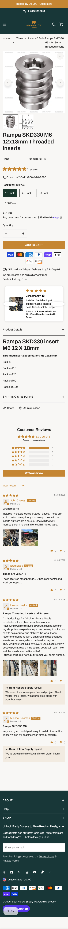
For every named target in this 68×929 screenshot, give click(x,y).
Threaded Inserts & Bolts (30, 38)
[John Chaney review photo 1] (11, 537)
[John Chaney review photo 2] (29, 537)
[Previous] (7, 82)
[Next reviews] (58, 304)
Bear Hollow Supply (22, 901)
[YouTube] (35, 872)
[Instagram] (27, 872)
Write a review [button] (34, 473)
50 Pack (43, 193)
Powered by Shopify (45, 901)
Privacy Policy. (11, 860)
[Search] (54, 24)
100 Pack (10, 203)
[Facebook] (12, 872)
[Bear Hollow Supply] (34, 24)
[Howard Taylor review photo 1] (11, 668)
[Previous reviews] (10, 304)
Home (6, 38)
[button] (61, 24)
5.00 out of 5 (43, 436)
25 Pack (27, 193)
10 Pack (10, 193)
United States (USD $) (19, 879)
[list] (34, 82)
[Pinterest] (19, 872)
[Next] (60, 82)
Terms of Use (46, 856)
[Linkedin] (50, 872)
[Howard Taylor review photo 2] (29, 668)
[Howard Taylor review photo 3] (48, 668)
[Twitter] (4, 872)
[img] (10, 495)
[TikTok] (42, 872)
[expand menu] (5, 24)
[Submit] (61, 847)
